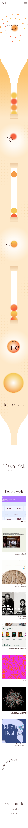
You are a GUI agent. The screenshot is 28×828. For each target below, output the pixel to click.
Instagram (14, 813)
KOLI (4, 3)
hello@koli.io (14, 809)
